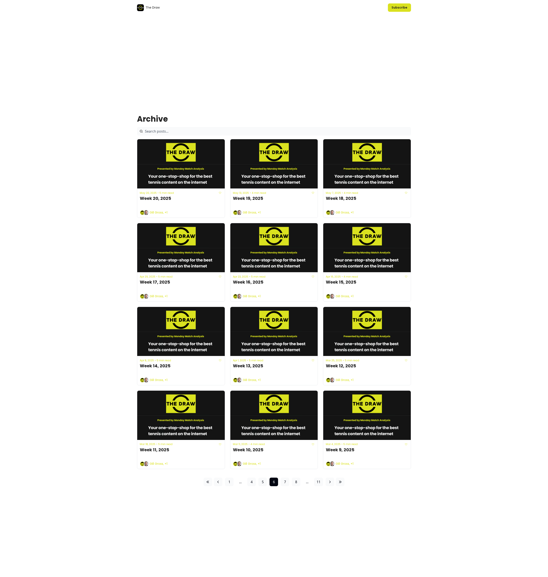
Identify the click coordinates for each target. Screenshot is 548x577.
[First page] (208, 482)
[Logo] (140, 7)
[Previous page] (218, 482)
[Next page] (330, 482)
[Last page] (340, 482)
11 (318, 482)
